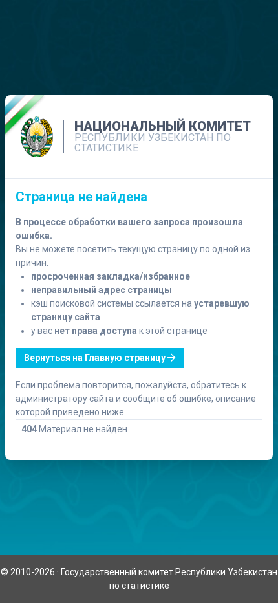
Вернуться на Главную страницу (95, 358)
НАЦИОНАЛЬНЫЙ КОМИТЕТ (162, 126)
